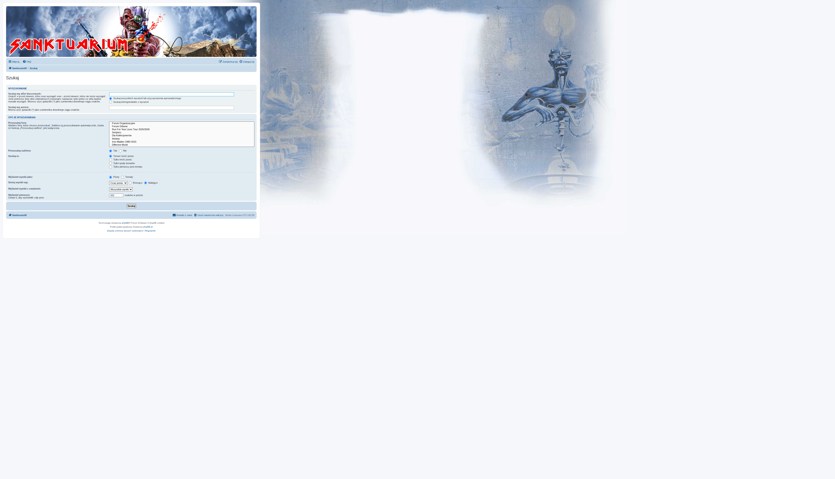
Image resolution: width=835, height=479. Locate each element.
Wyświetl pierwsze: (19, 195)
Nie (124, 150)
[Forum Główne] (182, 126)
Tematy (129, 177)
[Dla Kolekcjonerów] (182, 135)
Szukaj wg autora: (18, 107)
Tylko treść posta (122, 159)
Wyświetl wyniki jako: (20, 177)
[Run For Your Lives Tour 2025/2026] (182, 129)
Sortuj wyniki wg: (18, 182)
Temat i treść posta (123, 156)
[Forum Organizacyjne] (182, 123)
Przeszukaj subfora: (19, 150)
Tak (115, 150)
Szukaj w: (13, 156)
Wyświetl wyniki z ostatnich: (24, 188)
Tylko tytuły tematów (124, 163)
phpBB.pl (148, 227)
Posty (116, 177)
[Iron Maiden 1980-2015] (182, 141)
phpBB (125, 223)
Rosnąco (137, 182)
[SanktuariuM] (89, 31)
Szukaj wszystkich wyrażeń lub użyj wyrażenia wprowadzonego (147, 98)
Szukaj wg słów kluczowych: (24, 93)
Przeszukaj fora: (17, 122)
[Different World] (182, 144)
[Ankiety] (182, 138)
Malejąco (153, 182)
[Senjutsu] (182, 132)
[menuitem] (27, 61)
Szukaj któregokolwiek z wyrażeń (131, 102)
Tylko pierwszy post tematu (127, 166)
